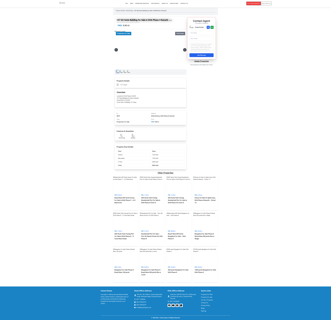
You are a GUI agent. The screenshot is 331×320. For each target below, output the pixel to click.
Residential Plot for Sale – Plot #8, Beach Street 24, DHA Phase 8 (152, 236)
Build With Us (266, 3)
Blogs (203, 308)
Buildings (129, 10)
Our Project (155, 3)
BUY (127, 3)
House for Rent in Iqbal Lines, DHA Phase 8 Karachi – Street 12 (205, 200)
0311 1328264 (140, 299)
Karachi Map (174, 3)
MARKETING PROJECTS (142, 3)
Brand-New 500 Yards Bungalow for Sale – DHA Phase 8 (177, 236)
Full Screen (180, 33)
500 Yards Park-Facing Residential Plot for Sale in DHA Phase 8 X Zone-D (177, 200)
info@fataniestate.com (143, 307)
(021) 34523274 (141, 302)
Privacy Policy (205, 305)
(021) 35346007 (175, 301)
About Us (165, 3)
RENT (131, 3)
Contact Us (184, 3)
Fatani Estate (120, 10)
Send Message (201, 55)
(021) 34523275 (141, 305)
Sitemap (203, 311)
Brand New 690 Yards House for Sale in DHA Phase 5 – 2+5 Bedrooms (124, 200)
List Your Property (253, 3)
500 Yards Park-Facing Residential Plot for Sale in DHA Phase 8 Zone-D (150, 200)
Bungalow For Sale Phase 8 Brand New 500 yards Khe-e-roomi (151, 272)
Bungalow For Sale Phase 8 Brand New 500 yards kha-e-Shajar (205, 236)
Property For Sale (206, 297)
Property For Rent (207, 294)
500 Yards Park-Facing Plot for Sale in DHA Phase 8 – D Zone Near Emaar (124, 236)
